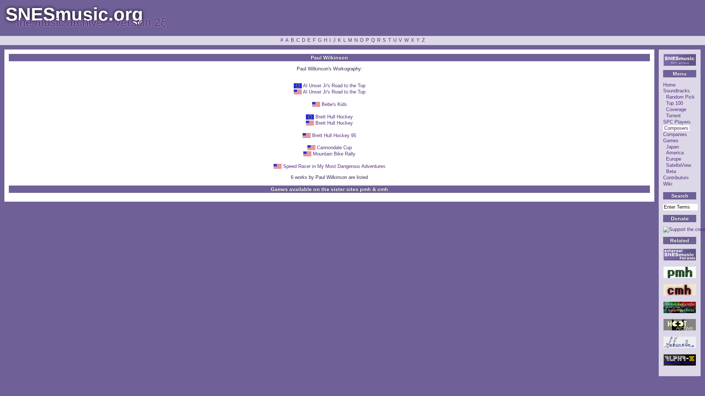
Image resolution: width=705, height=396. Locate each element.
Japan (672, 147)
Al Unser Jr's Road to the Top (334, 85)
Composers (676, 128)
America (675, 152)
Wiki (667, 184)
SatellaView (678, 165)
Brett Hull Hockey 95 (334, 135)
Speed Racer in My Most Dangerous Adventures (334, 166)
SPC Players (677, 122)
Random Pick (680, 97)
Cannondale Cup (334, 147)
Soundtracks (676, 91)
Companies (675, 134)
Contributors (676, 177)
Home (669, 85)
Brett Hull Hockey (334, 117)
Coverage (676, 109)
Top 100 (674, 103)
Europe (673, 159)
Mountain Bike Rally (334, 154)
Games (671, 140)
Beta (671, 171)
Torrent (673, 115)
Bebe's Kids (334, 104)
